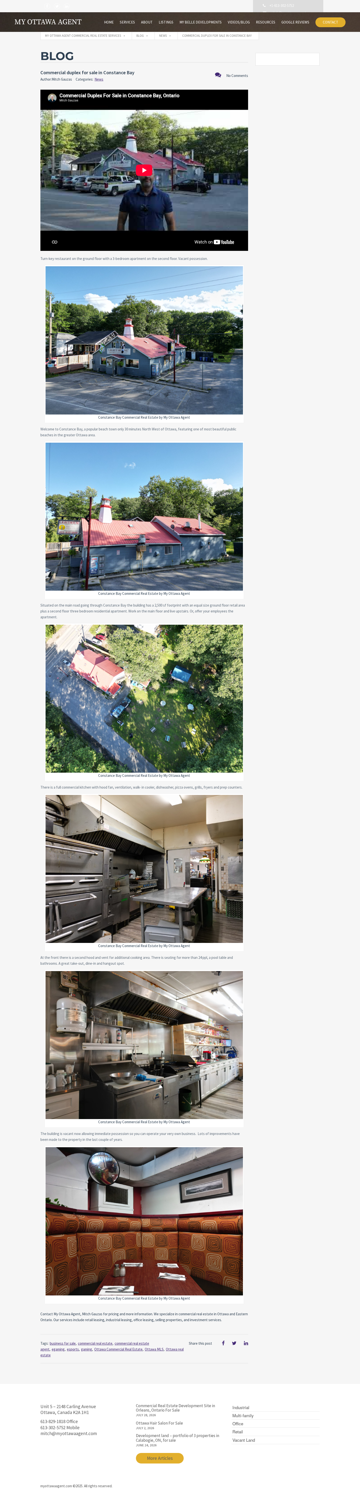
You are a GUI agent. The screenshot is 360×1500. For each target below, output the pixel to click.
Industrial (240, 1407)
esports (73, 1349)
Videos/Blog (239, 22)
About (147, 22)
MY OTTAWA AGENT (48, 22)
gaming (86, 1349)
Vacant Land (243, 1440)
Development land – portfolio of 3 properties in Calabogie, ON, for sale (177, 1437)
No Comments (237, 75)
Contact (330, 22)
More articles (160, 1458)
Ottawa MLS (154, 1349)
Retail (237, 1431)
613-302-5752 (52, 1427)
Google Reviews (295, 22)
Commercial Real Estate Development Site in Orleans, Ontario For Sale (175, 1408)
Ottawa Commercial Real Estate (118, 1349)
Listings (166, 22)
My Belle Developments (201, 22)
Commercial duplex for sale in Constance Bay (87, 72)
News (99, 79)
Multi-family (243, 1415)
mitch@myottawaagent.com (68, 1433)
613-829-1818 (52, 1421)
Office (237, 1423)
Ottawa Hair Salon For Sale (159, 1423)
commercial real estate (95, 1343)
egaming (58, 1349)
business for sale (63, 1343)
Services (127, 22)
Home (109, 22)
